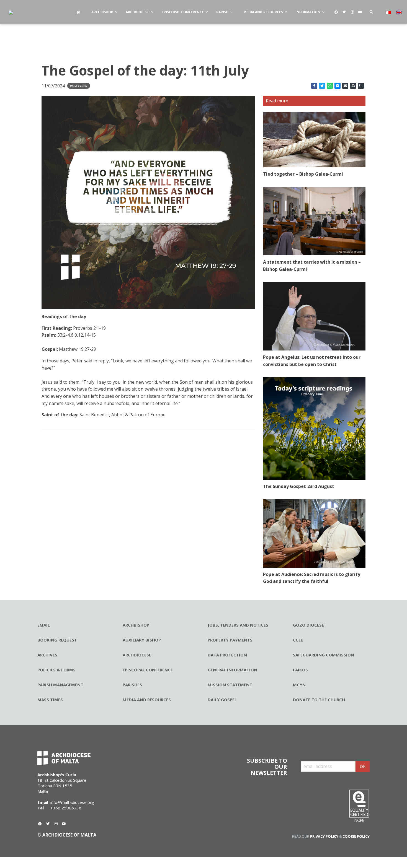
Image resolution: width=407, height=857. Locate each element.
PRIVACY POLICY (324, 836)
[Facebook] (336, 12)
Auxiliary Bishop (142, 640)
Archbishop (136, 625)
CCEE (298, 640)
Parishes (132, 684)
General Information (232, 669)
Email (43, 625)
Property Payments (230, 640)
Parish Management (60, 684)
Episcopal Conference (148, 669)
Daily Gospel (78, 85)
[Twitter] (344, 12)
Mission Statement (230, 684)
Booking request (57, 640)
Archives (47, 655)
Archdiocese (137, 655)
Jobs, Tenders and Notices (238, 625)
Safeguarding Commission (323, 655)
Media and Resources (147, 699)
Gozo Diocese (308, 625)
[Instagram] (352, 12)
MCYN (299, 684)
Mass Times (50, 699)
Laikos (300, 669)
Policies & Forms (56, 669)
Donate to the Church (319, 699)
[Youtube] (360, 12)
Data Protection (227, 655)
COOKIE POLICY (356, 836)
